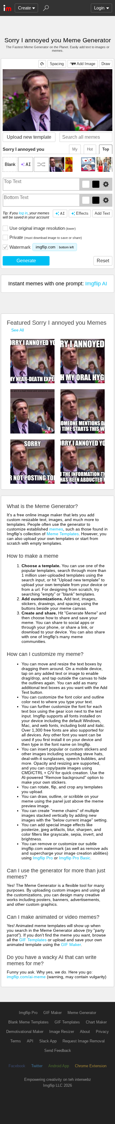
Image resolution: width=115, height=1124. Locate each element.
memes (56, 529)
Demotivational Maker (24, 1031)
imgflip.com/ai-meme (26, 976)
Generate (26, 260)
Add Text (102, 213)
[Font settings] (106, 184)
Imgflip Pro (43, 857)
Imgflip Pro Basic (74, 857)
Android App (58, 1066)
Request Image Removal (84, 1041)
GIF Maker (71, 944)
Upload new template (29, 137)
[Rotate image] (42, 64)
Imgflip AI (96, 284)
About (85, 1031)
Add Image (86, 64)
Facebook (17, 1066)
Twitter (36, 1066)
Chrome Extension (90, 1066)
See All (17, 330)
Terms (15, 1041)
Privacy (102, 1031)
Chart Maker (96, 1022)
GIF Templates (33, 939)
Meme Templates (63, 533)
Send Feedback (57, 1050)
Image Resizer (61, 1031)
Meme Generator (82, 1012)
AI (62, 213)
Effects (82, 213)
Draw (105, 64)
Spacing (57, 64)
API (30, 1041)
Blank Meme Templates (28, 1022)
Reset (103, 260)
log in (23, 213)
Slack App (48, 1041)
